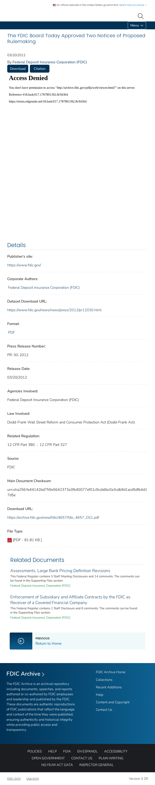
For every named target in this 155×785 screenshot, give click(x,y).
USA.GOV (32, 779)
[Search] (141, 15)
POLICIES (34, 751)
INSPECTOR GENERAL (96, 765)
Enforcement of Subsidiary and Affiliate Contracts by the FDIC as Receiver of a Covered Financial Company (70, 599)
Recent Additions (109, 687)
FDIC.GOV (14, 779)
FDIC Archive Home (110, 672)
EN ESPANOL (87, 751)
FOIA (67, 751)
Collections (104, 679)
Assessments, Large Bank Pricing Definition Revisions (60, 570)
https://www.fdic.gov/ (24, 265)
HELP (52, 751)
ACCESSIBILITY (116, 751)
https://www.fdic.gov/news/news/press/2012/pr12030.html (54, 310)
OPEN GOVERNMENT (48, 758)
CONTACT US (81, 758)
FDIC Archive (23, 674)
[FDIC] (8, 25)
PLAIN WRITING (111, 758)
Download (18, 68)
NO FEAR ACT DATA (57, 765)
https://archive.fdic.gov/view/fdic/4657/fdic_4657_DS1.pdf (53, 517)
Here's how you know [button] (132, 5)
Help (99, 694)
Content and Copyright (113, 702)
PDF (11, 332)
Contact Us (104, 709)
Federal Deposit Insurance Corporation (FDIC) (50, 62)
